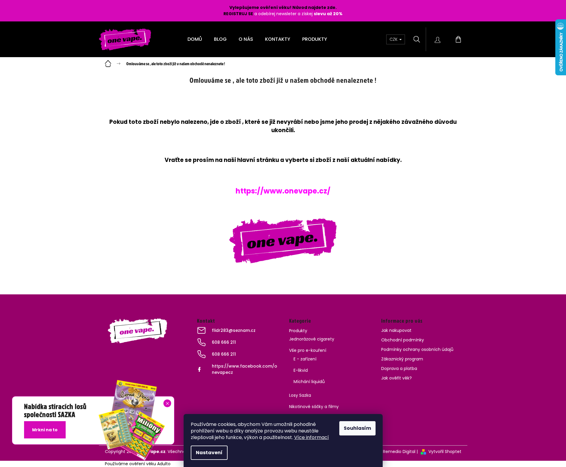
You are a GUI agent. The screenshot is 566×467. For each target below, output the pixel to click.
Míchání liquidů (309, 382)
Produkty (298, 331)
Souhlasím (357, 428)
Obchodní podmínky (402, 340)
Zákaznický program (402, 359)
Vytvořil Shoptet (444, 451)
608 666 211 (224, 342)
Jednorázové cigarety (311, 339)
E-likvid (301, 370)
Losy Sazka (300, 395)
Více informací (311, 437)
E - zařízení (305, 359)
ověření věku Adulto (150, 464)
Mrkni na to (45, 430)
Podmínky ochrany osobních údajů (417, 349)
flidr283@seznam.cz (234, 330)
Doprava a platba (399, 368)
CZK (394, 39)
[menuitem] (195, 39)
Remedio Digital (399, 451)
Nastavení (209, 452)
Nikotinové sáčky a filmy (314, 407)
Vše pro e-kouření (307, 350)
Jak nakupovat (396, 330)
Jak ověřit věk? (396, 378)
